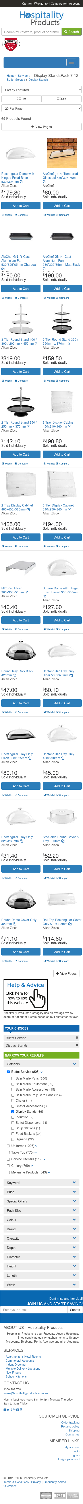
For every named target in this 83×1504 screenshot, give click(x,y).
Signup (75, 1455)
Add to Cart (21, 205)
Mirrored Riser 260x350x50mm (13, 590)
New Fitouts (13, 1372)
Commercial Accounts (20, 1360)
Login (76, 1451)
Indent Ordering (15, 1364)
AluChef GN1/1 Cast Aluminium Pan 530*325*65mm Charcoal (19, 260)
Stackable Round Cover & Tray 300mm (61, 839)
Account (74, 3)
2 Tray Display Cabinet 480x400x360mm (17, 507)
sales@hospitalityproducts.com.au (26, 1393)
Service (23, 75)
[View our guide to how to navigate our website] (26, 994)
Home (10, 75)
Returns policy (70, 1426)
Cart (27, 3)
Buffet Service (16, 79)
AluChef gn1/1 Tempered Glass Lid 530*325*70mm (60, 175)
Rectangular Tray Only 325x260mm (17, 839)
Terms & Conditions (16, 1482)
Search (73, 31)
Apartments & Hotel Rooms (23, 1356)
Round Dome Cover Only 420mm (19, 921)
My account (71, 1447)
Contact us (72, 1434)
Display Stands (38, 79)
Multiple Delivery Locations (23, 1368)
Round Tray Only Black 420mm (17, 673)
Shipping (73, 1430)
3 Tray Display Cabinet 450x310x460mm (58, 424)
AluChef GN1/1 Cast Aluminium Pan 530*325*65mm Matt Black (61, 260)
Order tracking (70, 1422)
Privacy (36, 1482)
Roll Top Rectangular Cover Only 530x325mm (62, 921)
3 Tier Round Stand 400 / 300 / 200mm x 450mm (19, 341)
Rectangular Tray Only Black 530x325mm (17, 756)
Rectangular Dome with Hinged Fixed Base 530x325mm (17, 177)
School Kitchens (16, 1376)
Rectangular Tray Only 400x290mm (58, 756)
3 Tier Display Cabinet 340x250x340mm (58, 507)
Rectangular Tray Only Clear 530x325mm (58, 673)
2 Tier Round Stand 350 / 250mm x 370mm (60, 341)
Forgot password (68, 1459)
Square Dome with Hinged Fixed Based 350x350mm (61, 590)
